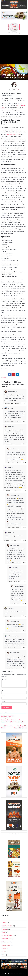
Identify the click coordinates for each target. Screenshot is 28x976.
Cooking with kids (7, 926)
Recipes (4, 948)
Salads (4, 951)
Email (3, 695)
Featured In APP (6, 938)
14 (18, 89)
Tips (3, 955)
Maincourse (3, 377)
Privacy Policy (5, 973)
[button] (26, 21)
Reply (24, 403)
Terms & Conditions (21, 973)
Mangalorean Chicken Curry (7, 716)
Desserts (4, 929)
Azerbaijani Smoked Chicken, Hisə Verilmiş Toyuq (13, 721)
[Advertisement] (14, 49)
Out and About (6, 945)
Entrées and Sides (7, 935)
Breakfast (4, 922)
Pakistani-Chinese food (14, 134)
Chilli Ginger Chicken (6, 718)
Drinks (3, 932)
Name (3, 690)
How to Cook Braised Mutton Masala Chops (11, 720)
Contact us (12, 973)
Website (3, 701)
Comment (4, 679)
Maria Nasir (14, 88)
